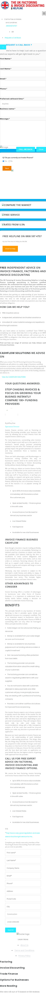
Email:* (3, 79)
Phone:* (3, 89)
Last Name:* (5, 69)
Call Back (17, 38)
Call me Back (25, 149)
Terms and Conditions (24, 950)
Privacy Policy (24, 955)
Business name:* (7, 109)
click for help (10, 249)
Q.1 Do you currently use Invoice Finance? (18, 157)
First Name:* (6, 59)
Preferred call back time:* (12, 99)
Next (7, 168)
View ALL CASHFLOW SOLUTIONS (14, 377)
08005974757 (11, 26)
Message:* (5, 119)
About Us (24, 945)
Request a (9, 38)
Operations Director (12, 427)
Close (41, 149)
